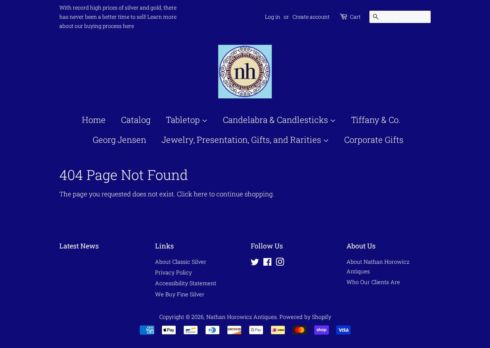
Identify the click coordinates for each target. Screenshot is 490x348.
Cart (355, 16)
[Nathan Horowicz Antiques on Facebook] (267, 263)
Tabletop (184, 119)
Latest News (79, 245)
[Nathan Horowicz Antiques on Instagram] (280, 263)
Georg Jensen (119, 139)
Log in (272, 16)
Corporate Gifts (373, 139)
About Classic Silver (180, 261)
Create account (311, 16)
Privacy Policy (173, 272)
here (200, 194)
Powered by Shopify (305, 316)
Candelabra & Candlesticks (276, 119)
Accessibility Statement (185, 283)
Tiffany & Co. (375, 119)
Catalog (135, 119)
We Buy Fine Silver (179, 294)
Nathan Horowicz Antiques (241, 316)
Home (94, 119)
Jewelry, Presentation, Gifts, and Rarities (242, 139)
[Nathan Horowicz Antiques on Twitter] (255, 263)
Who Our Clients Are (373, 282)
